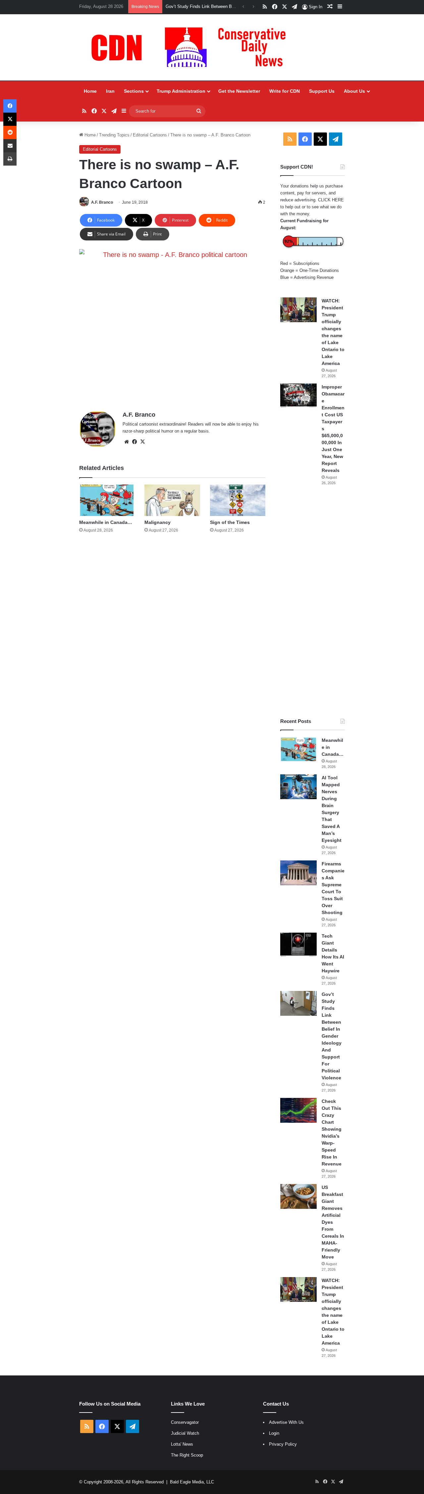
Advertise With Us (286, 1422)
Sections (134, 91)
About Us (354, 91)
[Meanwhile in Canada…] (106, 500)
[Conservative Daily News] (191, 47)
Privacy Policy (283, 1444)
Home (90, 91)
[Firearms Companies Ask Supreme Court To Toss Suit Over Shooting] (298, 872)
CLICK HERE (331, 199)
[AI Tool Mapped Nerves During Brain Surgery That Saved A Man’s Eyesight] (298, 786)
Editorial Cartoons (150, 134)
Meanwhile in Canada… (105, 522)
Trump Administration (181, 91)
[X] (142, 442)
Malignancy (157, 522)
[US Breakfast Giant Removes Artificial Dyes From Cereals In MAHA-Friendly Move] (298, 1196)
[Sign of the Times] (237, 500)
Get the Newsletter (239, 91)
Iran (110, 91)
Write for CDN (284, 91)
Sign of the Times (230, 522)
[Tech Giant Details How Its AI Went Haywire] (298, 945)
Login (274, 1433)
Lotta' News (182, 1444)
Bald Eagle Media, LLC (192, 1481)
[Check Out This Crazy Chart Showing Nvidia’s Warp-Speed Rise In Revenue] (298, 1110)
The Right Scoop (187, 1455)
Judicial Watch (185, 1433)
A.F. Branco (102, 202)
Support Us (322, 91)
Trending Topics (114, 134)
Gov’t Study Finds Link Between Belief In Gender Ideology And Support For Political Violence (332, 1036)
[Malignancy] (172, 500)
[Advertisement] (312, 601)
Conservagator (185, 1422)
